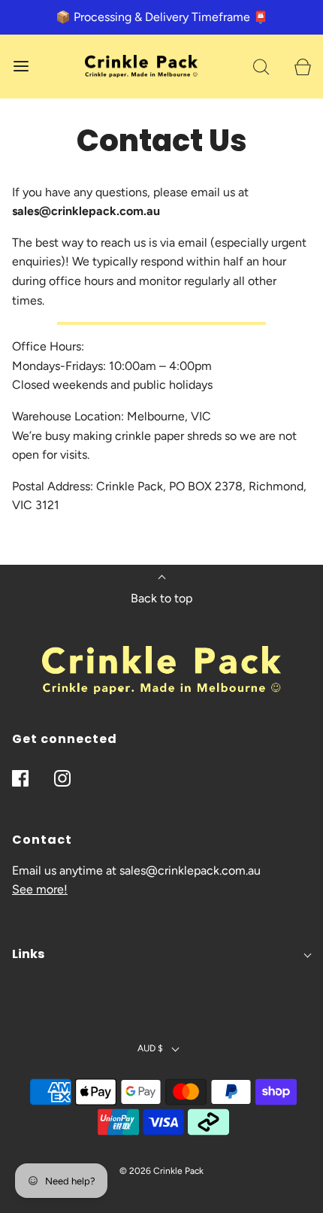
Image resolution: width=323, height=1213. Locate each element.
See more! (40, 889)
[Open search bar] (261, 66)
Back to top (161, 598)
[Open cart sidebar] (302, 66)
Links (28, 954)
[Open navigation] (20, 66)
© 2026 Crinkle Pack (161, 1171)
